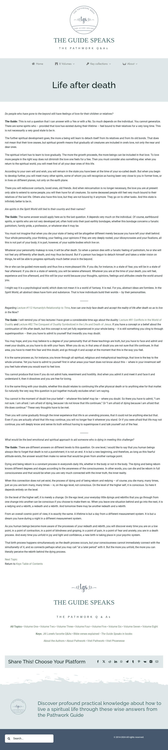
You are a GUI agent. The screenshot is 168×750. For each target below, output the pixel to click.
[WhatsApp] (121, 661)
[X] (104, 661)
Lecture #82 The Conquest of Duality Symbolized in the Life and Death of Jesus (65, 324)
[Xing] (151, 661)
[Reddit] (110, 661)
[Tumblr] (133, 661)
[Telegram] (127, 661)
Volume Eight (150, 626)
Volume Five (99, 626)
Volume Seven (132, 626)
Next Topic (11, 559)
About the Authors (54, 640)
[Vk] (145, 661)
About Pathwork (76, 640)
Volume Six (115, 626)
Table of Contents (29, 563)
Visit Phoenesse (115, 640)
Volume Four (82, 626)
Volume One (31, 626)
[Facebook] (98, 661)
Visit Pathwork (95, 640)
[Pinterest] (139, 661)
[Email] (157, 661)
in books (116, 633)
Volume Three (65, 626)
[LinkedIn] (116, 661)
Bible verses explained (86, 633)
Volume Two (47, 626)
